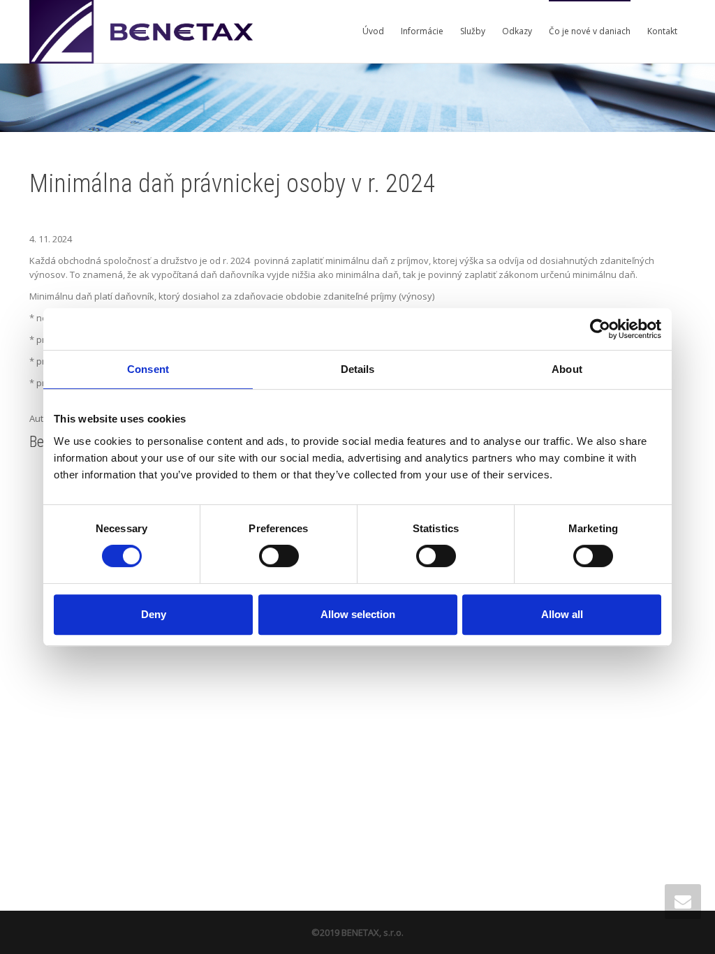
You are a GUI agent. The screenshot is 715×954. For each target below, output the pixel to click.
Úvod (373, 31)
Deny (153, 614)
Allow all (562, 614)
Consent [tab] (148, 369)
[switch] (279, 556)
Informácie (422, 31)
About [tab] (567, 369)
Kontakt (662, 31)
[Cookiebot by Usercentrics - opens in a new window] (600, 328)
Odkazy (517, 31)
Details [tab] (358, 369)
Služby (472, 31)
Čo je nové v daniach (590, 31)
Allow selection (357, 614)
